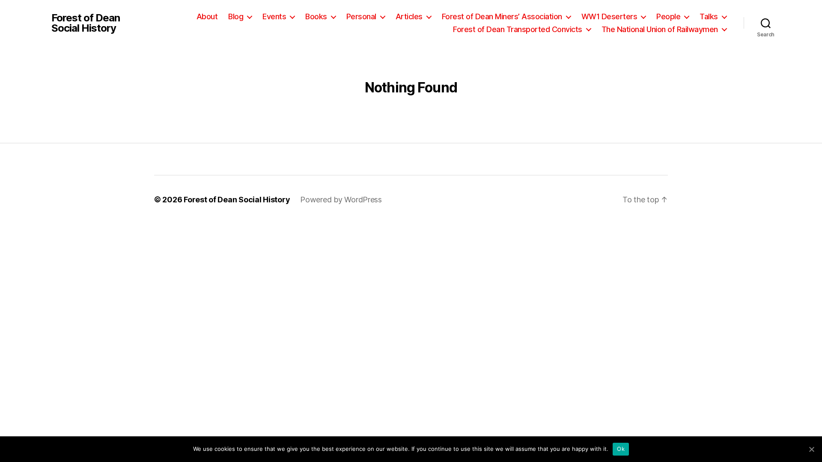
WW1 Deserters (609, 16)
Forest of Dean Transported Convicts (517, 29)
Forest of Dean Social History (85, 23)
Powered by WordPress (341, 199)
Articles (409, 16)
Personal (361, 16)
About (207, 16)
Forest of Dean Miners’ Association (502, 16)
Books (316, 16)
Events (274, 16)
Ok (621, 448)
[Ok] (811, 449)
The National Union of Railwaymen (660, 29)
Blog (235, 16)
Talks (709, 16)
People (668, 16)
